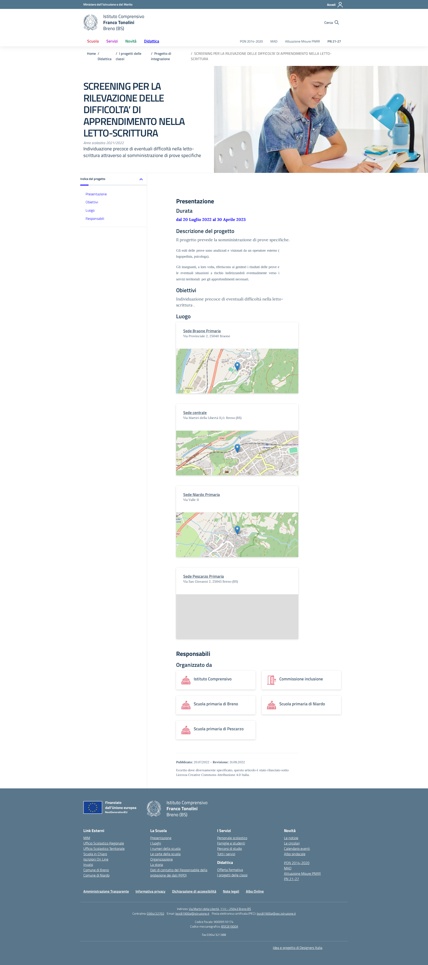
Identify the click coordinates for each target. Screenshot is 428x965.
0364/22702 (155, 913)
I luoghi (155, 843)
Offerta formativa (230, 869)
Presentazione (96, 193)
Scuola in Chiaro (95, 854)
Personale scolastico (232, 838)
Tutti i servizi (226, 854)
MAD (274, 41)
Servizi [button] (112, 41)
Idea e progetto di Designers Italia (297, 947)
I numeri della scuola (165, 848)
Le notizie (291, 838)
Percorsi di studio (229, 848)
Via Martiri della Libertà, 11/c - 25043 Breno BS (220, 908)
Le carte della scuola (165, 854)
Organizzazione (161, 859)
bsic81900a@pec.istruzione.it (276, 913)
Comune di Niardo (96, 875)
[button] (113, 179)
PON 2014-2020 (251, 41)
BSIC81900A (229, 926)
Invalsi (88, 864)
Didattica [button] (151, 41)
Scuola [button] (93, 41)
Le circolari (292, 843)
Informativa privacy (150, 891)
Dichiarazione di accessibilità (194, 891)
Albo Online (255, 891)
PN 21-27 (334, 41)
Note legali (231, 891)
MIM (86, 838)
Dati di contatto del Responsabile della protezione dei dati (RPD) (178, 872)
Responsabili (95, 218)
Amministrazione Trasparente (106, 891)
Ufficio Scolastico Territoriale (104, 848)
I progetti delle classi (232, 875)
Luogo (90, 210)
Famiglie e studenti (231, 843)
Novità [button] (130, 41)
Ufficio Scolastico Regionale (103, 843)
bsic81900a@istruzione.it (192, 913)
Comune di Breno (96, 870)
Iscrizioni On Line (95, 859)
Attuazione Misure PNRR (302, 41)
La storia (156, 864)
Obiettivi (92, 202)
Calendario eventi (297, 848)
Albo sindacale (294, 854)
